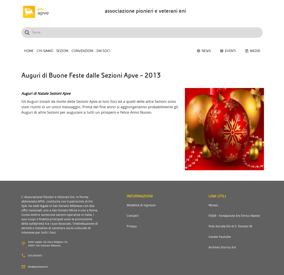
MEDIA (255, 51)
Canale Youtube (220, 237)
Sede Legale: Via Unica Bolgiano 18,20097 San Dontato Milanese (48, 243)
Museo (213, 205)
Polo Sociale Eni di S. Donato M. (231, 226)
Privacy (132, 226)
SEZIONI (62, 51)
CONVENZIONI (82, 51)
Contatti (133, 216)
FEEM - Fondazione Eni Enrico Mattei (234, 216)
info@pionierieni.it (38, 266)
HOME (29, 51)
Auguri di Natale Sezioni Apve (46, 93)
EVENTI (230, 51)
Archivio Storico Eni (222, 247)
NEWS (206, 51)
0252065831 (35, 255)
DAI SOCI (103, 51)
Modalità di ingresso (141, 205)
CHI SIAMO (45, 51)
